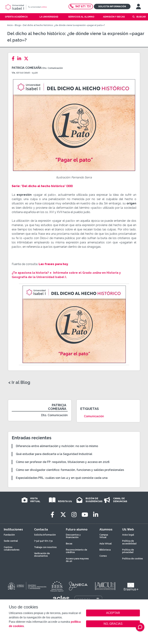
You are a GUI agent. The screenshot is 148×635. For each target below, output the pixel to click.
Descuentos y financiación (73, 536)
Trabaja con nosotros (45, 547)
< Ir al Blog (19, 382)
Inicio (10, 25)
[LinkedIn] (20, 58)
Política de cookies (132, 558)
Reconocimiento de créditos (76, 551)
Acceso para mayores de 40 (77, 559)
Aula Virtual (105, 543)
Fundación (9, 535)
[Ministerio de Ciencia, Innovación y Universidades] (27, 586)
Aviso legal (128, 535)
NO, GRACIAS (113, 623)
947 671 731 (83, 6)
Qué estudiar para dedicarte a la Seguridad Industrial (54, 454)
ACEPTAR (113, 613)
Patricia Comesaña (27, 68)
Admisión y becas (114, 17)
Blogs (18, 25)
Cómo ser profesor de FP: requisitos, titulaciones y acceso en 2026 (63, 462)
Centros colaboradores (11, 548)
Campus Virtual (103, 536)
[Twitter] (27, 58)
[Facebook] (14, 58)
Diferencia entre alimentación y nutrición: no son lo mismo (57, 446)
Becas (69, 543)
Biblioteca (105, 550)
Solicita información (112, 6)
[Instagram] (74, 514)
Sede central (11, 541)
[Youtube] (85, 514)
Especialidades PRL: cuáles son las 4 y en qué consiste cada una (62, 478)
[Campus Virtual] (138, 6)
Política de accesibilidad (129, 542)
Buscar (141, 17)
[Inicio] (31, 7)
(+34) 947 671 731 (43, 541)
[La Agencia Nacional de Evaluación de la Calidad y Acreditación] (78, 586)
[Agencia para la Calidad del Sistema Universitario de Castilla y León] (105, 586)
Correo (103, 556)
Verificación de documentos (42, 554)
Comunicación (94, 416)
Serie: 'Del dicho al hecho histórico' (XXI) (42, 186)
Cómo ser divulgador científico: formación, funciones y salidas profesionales (70, 470)
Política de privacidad (128, 551)
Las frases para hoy (53, 264)
